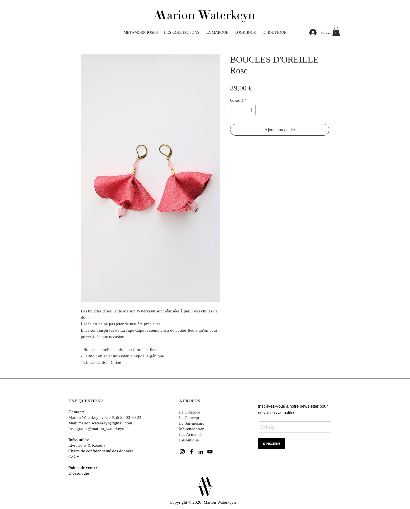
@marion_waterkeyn (106, 428)
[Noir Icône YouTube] (210, 451)
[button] (336, 31)
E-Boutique (189, 440)
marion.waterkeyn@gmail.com (105, 423)
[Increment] (252, 110)
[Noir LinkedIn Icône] (200, 451)
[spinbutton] (243, 110)
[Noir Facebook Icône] (191, 451)
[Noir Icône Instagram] (182, 451)
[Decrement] (234, 110)
